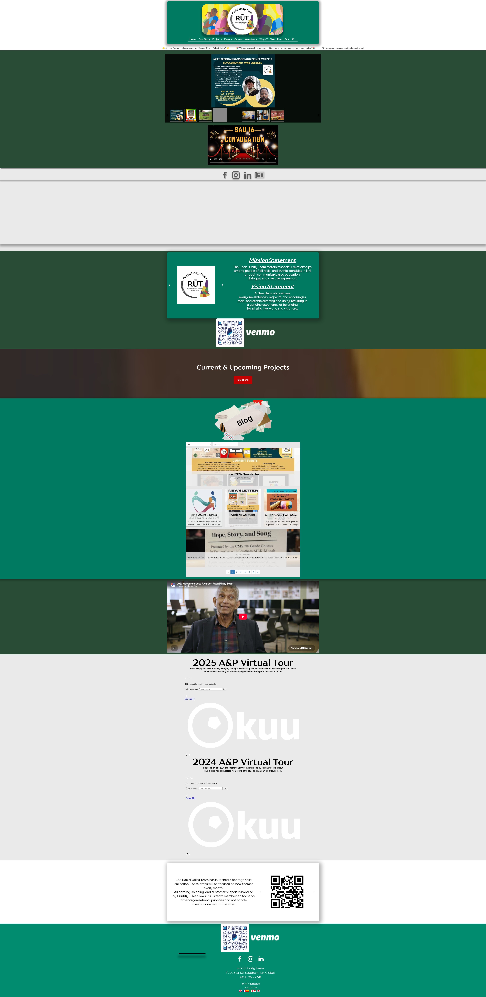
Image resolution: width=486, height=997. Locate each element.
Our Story (204, 39)
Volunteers (251, 39)
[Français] (244, 990)
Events (228, 39)
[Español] (248, 990)
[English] (240, 990)
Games (238, 39)
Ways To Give (267, 39)
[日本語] (255, 990)
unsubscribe (250, 987)
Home (192, 39)
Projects (217, 39)
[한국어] (258, 990)
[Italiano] (251, 990)
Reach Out (283, 39)
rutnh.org (255, 983)
